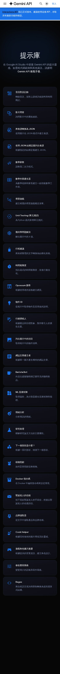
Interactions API (10, 12)
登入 (54, 3)
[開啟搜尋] (41, 4)
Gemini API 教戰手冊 (29, 71)
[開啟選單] (5, 3)
